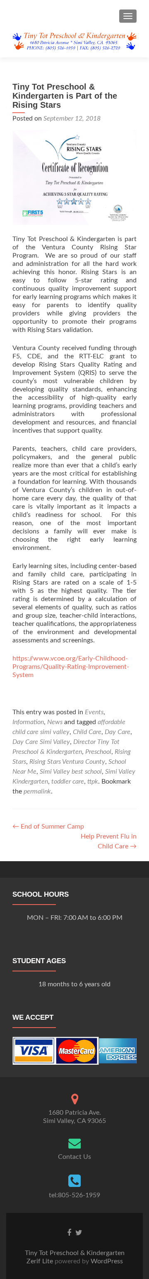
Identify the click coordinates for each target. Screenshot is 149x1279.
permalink (37, 791)
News (54, 722)
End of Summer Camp (48, 826)
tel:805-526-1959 (74, 1195)
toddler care (67, 781)
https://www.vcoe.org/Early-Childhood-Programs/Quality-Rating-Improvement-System (70, 666)
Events (94, 712)
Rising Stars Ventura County (67, 761)
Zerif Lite (40, 1261)
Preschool (98, 751)
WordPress (106, 1261)
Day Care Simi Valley (41, 742)
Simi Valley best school (71, 771)
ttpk (92, 781)
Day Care (117, 732)
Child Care (87, 732)
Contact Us (74, 1156)
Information (28, 722)
